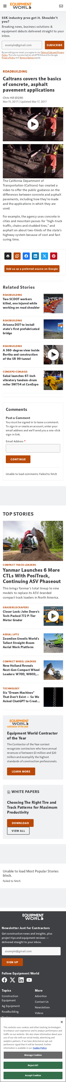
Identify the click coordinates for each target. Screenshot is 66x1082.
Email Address (16, 441)
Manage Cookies (33, 1055)
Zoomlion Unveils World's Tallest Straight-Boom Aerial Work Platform (21, 643)
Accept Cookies (33, 1075)
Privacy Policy (8, 57)
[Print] (7, 256)
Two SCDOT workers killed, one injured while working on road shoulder (21, 303)
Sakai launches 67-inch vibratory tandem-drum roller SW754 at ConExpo (21, 380)
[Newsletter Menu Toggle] (61, 5)
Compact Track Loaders (19, 564)
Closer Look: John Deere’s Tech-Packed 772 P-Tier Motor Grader (21, 616)
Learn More (21, 771)
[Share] (26, 256)
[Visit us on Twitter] (13, 979)
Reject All (33, 1065)
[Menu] (5, 5)
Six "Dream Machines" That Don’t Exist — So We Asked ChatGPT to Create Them (21, 697)
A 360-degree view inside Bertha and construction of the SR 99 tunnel (21, 354)
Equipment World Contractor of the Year (32, 736)
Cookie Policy (40, 1048)
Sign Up (12, 962)
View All (18, 831)
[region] (33, 1049)
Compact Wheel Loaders (19, 661)
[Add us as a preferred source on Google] (17, 256)
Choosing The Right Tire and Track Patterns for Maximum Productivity (32, 807)
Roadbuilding (15, 71)
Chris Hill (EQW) (13, 97)
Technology (11, 688)
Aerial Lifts (11, 634)
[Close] (62, 1022)
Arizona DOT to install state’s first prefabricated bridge (21, 329)
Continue (18, 459)
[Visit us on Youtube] (29, 979)
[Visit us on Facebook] (4, 979)
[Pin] (53, 256)
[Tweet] (44, 256)
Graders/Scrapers (16, 607)
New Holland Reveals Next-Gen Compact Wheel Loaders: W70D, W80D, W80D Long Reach (21, 670)
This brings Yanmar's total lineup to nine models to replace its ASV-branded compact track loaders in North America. (31, 592)
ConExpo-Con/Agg (15, 371)
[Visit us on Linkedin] (21, 979)
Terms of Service (27, 57)
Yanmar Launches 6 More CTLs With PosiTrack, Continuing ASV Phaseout (32, 575)
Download (20, 823)
